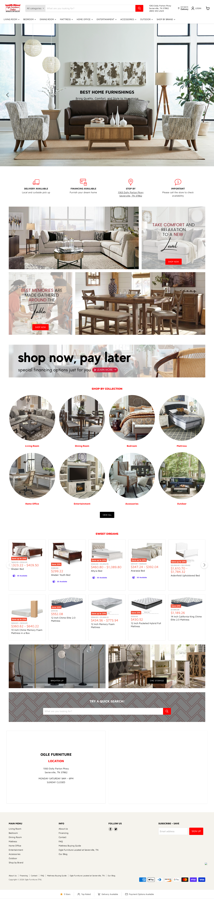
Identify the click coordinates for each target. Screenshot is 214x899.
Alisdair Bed (17, 569)
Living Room (11, 19)
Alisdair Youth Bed (60, 575)
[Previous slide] (8, 95)
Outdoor (145, 19)
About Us (63, 829)
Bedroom (28, 19)
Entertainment (106, 19)
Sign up (196, 831)
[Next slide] (206, 95)
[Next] (204, 564)
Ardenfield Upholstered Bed (185, 575)
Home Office (84, 19)
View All (107, 515)
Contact (62, 837)
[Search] (139, 8)
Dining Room (47, 19)
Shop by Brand (165, 19)
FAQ (61, 841)
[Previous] (9, 564)
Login (198, 8)
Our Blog (63, 854)
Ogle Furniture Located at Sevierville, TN (78, 850)
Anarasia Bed (138, 570)
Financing (63, 833)
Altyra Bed (96, 570)
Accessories (127, 19)
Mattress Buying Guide (70, 845)
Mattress (65, 19)
